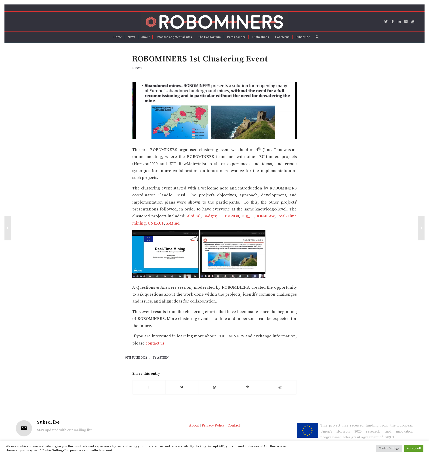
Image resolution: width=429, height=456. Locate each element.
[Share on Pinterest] (247, 387)
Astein (163, 357)
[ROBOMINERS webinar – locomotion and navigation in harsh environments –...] (421, 228)
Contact (233, 425)
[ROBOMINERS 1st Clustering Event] (214, 110)
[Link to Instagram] (406, 21)
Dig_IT (247, 216)
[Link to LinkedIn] (399, 21)
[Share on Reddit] (280, 387)
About (194, 425)
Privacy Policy (213, 425)
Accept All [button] (414, 448)
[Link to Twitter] (386, 21)
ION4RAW (266, 216)
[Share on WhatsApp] (214, 387)
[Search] (316, 37)
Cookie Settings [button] (389, 448)
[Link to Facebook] (392, 21)
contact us (154, 343)
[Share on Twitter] (182, 387)
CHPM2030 (229, 216)
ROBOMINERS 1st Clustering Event (200, 59)
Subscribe (48, 422)
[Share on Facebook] (148, 387)
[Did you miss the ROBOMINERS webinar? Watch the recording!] (7, 228)
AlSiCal (194, 216)
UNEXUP (156, 223)
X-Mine (172, 223)
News (137, 68)
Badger (209, 216)
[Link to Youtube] (412, 21)
